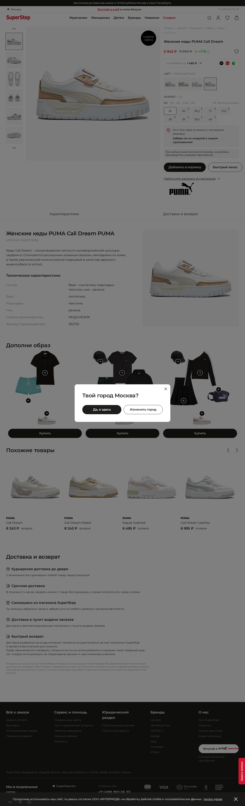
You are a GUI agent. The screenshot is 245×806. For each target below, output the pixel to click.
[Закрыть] (166, 389)
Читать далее (213, 799)
